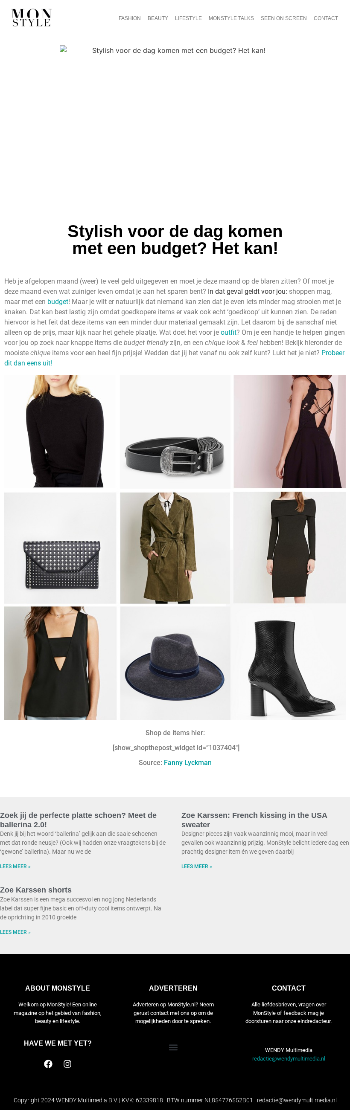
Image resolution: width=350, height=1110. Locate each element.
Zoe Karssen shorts (36, 890)
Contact (326, 18)
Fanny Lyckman (188, 763)
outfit (228, 332)
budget (57, 302)
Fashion (130, 18)
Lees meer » (15, 866)
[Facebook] (48, 1063)
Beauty (158, 18)
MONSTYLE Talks (231, 18)
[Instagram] (67, 1063)
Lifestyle (188, 18)
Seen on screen (284, 18)
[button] (173, 1047)
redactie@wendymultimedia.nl (288, 1058)
